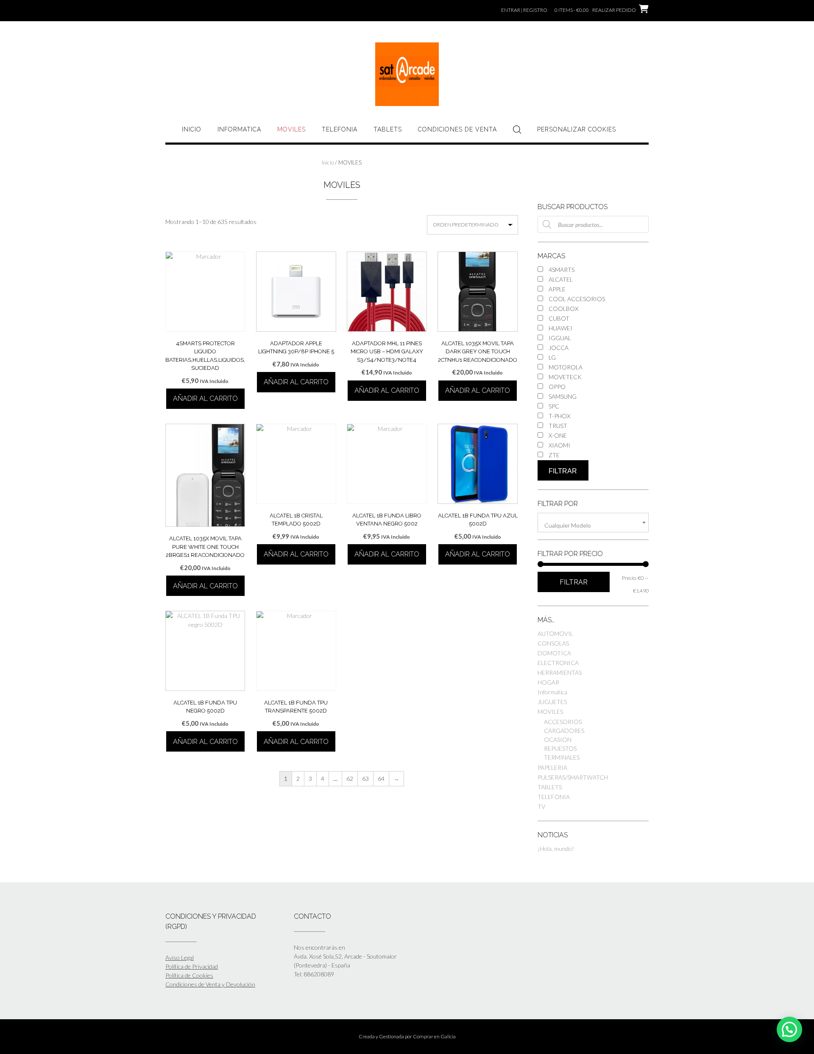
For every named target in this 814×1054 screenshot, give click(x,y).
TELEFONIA (339, 129)
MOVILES (291, 129)
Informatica (239, 129)
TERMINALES (562, 757)
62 (349, 778)
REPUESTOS (560, 748)
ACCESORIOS (563, 721)
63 (365, 778)
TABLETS (388, 129)
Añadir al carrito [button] (205, 398)
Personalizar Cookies (576, 129)
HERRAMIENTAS (560, 672)
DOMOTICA (554, 653)
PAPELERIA (552, 767)
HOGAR (548, 682)
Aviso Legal (179, 957)
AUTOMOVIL (555, 633)
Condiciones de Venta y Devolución (210, 984)
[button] (789, 1029)
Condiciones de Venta (457, 129)
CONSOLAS (553, 643)
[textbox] (593, 525)
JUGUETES (552, 701)
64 (381, 778)
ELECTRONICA (558, 662)
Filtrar (563, 471)
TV (541, 806)
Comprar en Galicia (434, 1036)
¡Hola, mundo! (556, 848)
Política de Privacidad (191, 966)
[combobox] (593, 522)
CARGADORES (564, 730)
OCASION (557, 739)
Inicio (191, 129)
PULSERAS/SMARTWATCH (573, 777)
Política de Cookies (189, 975)
